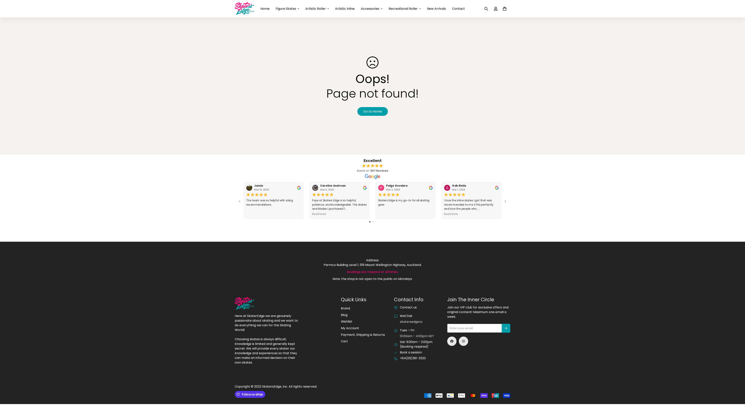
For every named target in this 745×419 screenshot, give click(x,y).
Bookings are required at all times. (372, 272)
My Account (350, 328)
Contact (458, 8)
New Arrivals (436, 8)
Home (264, 8)
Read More (319, 214)
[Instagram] (463, 341)
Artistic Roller (315, 8)
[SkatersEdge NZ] (244, 8)
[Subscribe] (506, 328)
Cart (344, 341)
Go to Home (372, 111)
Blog (344, 315)
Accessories (370, 8)
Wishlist (346, 321)
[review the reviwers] (299, 188)
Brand (345, 308)
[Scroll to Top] (737, 397)
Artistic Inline (345, 8)
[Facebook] (452, 341)
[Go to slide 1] (370, 221)
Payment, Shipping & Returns (363, 334)
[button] (504, 8)
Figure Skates (286, 8)
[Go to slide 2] (372, 221)
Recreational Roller (403, 8)
